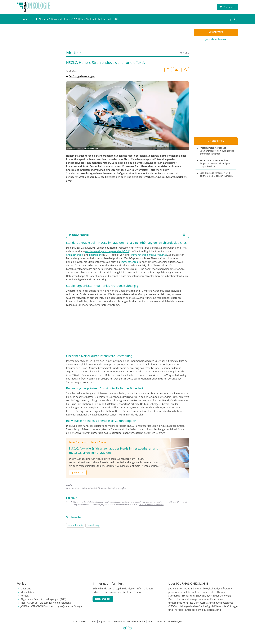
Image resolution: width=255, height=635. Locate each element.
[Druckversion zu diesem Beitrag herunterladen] (168, 69)
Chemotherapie (75, 254)
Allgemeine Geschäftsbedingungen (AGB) (43, 599)
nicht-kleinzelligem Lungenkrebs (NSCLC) (107, 251)
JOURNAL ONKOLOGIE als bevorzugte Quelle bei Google (51, 606)
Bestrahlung (96, 254)
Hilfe (150, 621)
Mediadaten (27, 592)
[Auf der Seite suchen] (235, 19)
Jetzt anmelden (102, 598)
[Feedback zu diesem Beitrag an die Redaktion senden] (185, 69)
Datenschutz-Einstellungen (168, 621)
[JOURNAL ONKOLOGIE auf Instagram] (130, 628)
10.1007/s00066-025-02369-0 (151, 504)
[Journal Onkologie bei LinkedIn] (125, 628)
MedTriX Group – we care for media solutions (46, 602)
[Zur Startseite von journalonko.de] (33, 7)
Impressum (104, 621)
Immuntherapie (129, 261)
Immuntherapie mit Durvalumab (149, 254)
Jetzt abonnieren (214, 39)
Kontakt (25, 595)
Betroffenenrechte (136, 621)
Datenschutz (118, 621)
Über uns (26, 588)
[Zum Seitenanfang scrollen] (249, 629)
